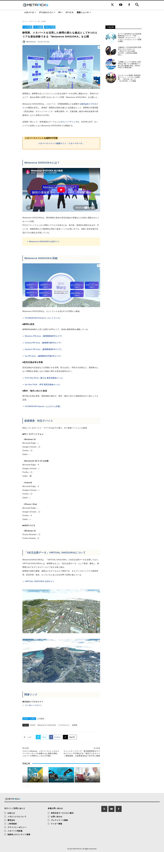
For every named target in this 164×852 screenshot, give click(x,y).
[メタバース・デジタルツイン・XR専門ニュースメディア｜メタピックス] (35, 5)
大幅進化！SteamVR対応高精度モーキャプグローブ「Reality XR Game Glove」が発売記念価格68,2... (129, 51)
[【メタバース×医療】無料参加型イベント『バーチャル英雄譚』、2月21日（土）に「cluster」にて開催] (110, 77)
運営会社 (11, 820)
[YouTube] (120, 5)
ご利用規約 (12, 823)
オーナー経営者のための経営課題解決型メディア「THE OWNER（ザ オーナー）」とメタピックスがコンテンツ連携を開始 (129, 37)
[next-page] (27, 786)
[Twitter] (112, 5)
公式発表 (40, 719)
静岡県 (74, 725)
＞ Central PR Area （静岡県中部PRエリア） (42, 343)
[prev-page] (23, 786)
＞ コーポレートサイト (32, 705)
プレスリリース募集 (59, 820)
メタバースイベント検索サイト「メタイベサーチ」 (61, 143)
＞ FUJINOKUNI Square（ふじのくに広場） (41, 406)
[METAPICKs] (24, 41)
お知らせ (11, 813)
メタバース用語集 (15, 831)
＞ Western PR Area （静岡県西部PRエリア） (42, 336)
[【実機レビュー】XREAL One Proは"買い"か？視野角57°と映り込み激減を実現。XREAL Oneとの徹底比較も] (110, 64)
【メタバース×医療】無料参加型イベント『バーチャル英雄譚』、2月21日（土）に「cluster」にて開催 (129, 78)
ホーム (24, 21)
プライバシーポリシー (16, 827)
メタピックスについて (16, 816)
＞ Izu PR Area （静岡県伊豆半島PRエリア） (42, 356)
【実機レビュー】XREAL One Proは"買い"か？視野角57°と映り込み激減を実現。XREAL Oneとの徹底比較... (129, 64)
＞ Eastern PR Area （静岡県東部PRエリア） (42, 349)
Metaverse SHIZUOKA (47, 725)
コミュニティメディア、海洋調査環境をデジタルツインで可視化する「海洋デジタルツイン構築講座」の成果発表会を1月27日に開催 (81, 753)
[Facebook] (129, 5)
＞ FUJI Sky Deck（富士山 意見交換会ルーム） (43, 378)
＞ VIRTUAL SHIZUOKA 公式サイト (38, 581)
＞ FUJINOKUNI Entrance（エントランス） (41, 318)
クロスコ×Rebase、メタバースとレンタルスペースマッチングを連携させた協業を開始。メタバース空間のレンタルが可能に (40, 753)
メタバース (32, 21)
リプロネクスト (64, 725)
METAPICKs (31, 42)
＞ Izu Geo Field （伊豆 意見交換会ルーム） (41, 384)
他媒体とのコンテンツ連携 (18, 834)
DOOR (32, 725)
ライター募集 (56, 823)
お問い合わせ (56, 816)
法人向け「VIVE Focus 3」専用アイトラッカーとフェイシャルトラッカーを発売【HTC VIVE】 (61, 778)
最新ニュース (49, 27)
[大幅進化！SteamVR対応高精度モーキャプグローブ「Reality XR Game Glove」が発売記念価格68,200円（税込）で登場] (110, 50)
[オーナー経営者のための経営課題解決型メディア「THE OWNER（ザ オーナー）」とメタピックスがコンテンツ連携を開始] (110, 37)
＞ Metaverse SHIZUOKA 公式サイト (43, 241)
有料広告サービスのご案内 (62, 813)
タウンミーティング (68, 122)
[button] (137, 5)
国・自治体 (42, 21)
